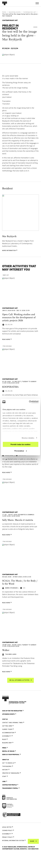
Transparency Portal (10, 788)
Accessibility (6, 736)
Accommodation (8, 732)
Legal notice (6, 827)
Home (4, 12)
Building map (7, 743)
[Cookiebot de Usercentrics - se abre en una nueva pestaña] (29, 401)
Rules (4, 739)
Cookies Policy (7, 830)
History (5, 769)
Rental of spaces (8, 751)
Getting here (7, 726)
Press (4, 748)
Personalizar (19, 451)
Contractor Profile (9, 785)
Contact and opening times (12, 722)
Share (32, 841)
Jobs (4, 781)
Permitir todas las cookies (20, 444)
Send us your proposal (10, 754)
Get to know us (8, 763)
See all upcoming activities (19, 680)
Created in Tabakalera (10, 773)
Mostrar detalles (28, 438)
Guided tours (7, 729)
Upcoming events (15, 12)
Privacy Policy (7, 837)
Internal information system (13, 840)
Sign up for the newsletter (12, 711)
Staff (4, 776)
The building (6, 766)
